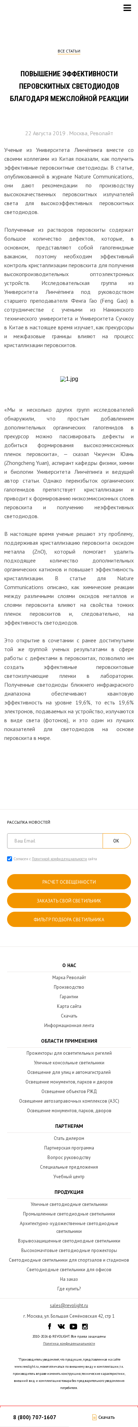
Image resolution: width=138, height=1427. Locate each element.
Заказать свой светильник (69, 901)
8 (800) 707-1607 (34, 1417)
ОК (116, 841)
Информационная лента (69, 1025)
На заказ (69, 1279)
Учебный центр (69, 1177)
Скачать (69, 1016)
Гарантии (69, 997)
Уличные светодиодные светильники (69, 1204)
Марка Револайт (69, 978)
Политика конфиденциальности (69, 1343)
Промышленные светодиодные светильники (69, 1214)
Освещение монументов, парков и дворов (69, 1082)
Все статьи (69, 51)
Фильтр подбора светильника (69, 920)
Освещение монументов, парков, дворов (69, 1111)
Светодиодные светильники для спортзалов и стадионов (69, 1260)
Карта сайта (69, 1006)
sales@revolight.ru (69, 1305)
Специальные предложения (69, 1167)
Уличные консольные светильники (69, 1063)
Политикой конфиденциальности (59, 858)
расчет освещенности (69, 882)
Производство (69, 987)
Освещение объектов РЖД (69, 1091)
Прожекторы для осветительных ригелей (69, 1053)
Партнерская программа (69, 1148)
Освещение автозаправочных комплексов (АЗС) (69, 1101)
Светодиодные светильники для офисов (69, 1270)
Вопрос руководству (69, 1157)
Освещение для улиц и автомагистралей (69, 1072)
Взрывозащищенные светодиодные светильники (69, 1241)
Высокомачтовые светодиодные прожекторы (69, 1250)
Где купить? (69, 1289)
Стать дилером (69, 1138)
